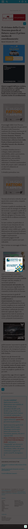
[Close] (23, 257)
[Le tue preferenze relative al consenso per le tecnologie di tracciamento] (25, 526)
